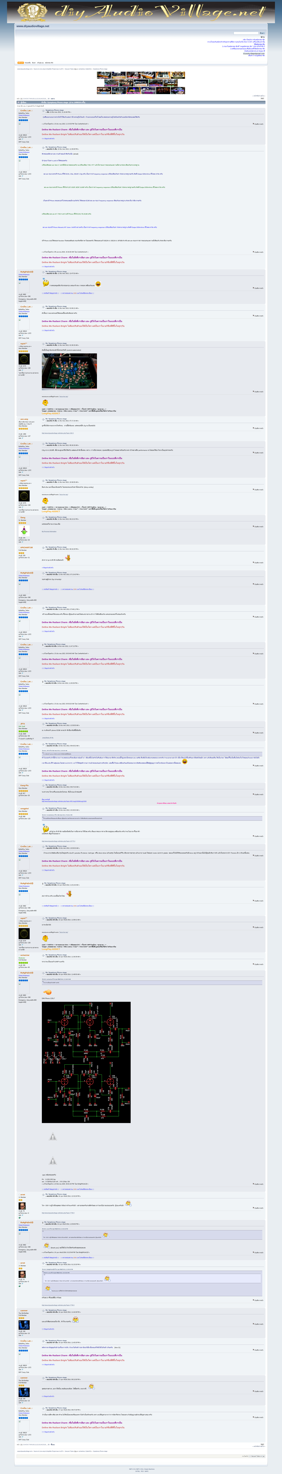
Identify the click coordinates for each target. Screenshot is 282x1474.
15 (43, 99)
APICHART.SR (26, 547)
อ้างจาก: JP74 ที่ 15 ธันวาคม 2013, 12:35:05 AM (54, 750)
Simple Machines (149, 1469)
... (47, 99)
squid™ (23, 343)
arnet (22, 1194)
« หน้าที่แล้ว (256, 96)
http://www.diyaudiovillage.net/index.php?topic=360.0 (58, 433)
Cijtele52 (88, 69)
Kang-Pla (24, 785)
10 (33, 99)
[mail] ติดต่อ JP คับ (47, 738)
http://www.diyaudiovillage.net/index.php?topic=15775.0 (58, 841)
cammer (24, 1310)
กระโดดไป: (245, 1456)
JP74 (22, 724)
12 (37, 99)
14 (41, 99)
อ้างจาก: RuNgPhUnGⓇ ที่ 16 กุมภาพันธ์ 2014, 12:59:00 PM (57, 1269)
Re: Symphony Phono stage (56, 147)
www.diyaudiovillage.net (33, 26)
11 (35, 99)
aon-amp (24, 419)
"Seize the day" (63, 396)
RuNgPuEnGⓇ (26, 272)
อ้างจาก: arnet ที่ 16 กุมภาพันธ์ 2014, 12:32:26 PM (55, 1229)
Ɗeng (22, 517)
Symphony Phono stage (55, 110)
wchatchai (82, 69)
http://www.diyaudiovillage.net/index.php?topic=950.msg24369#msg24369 (64, 801)
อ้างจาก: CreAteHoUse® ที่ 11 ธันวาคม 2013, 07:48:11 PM (57, 815)
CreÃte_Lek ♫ (26, 110)
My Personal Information (49, 531)
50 (48, 99)
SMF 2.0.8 (132, 1469)
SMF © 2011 (140, 1469)
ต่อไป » (263, 96)
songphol (24, 808)
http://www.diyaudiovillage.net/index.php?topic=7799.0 (58, 1213)
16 (45, 99)
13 (39, 99)
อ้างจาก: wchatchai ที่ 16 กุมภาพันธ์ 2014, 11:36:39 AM (56, 979)
